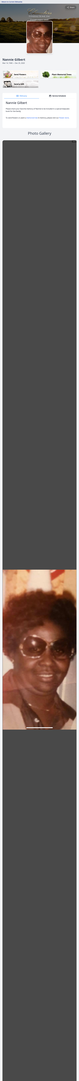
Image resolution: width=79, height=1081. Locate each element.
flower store (64, 118)
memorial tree (32, 118)
